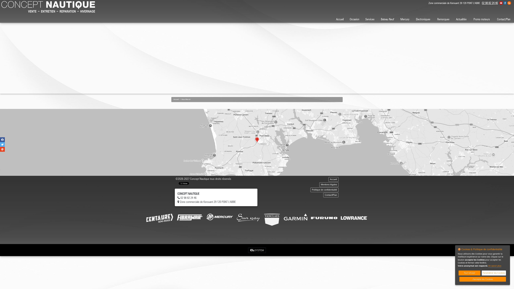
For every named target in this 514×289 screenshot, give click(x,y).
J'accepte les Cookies (482, 279)
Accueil (340, 19)
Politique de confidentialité (324, 190)
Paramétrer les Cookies (494, 273)
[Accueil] (48, 5)
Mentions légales (329, 184)
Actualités (461, 19)
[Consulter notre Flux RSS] (509, 3)
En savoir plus (494, 265)
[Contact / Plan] (257, 142)
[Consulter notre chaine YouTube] (501, 3)
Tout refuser (469, 273)
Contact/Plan (504, 19)
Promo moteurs (482, 19)
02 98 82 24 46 (490, 3)
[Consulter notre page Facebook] (505, 3)
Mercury (404, 19)
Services (370, 19)
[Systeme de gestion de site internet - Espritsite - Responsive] (257, 250)
